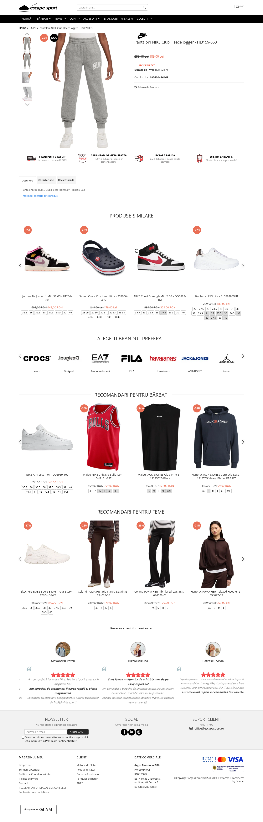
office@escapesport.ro (209, 728)
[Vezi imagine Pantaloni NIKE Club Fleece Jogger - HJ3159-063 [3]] (27, 94)
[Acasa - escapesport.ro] (38, 7)
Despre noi (25, 765)
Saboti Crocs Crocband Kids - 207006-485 (103, 298)
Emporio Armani (99, 371)
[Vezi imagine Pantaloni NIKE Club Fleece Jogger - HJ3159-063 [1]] (27, 61)
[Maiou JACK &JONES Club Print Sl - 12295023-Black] (160, 437)
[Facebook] (124, 732)
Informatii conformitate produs (40, 195)
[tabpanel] (83, 90)
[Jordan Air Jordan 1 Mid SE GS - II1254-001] (47, 258)
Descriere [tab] (27, 180)
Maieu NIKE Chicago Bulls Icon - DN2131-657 (103, 476)
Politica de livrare (28, 778)
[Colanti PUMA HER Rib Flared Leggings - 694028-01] (160, 554)
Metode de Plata (86, 765)
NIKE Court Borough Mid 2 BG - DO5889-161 (160, 298)
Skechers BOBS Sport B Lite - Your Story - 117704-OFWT (47, 593)
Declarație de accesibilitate (34, 792)
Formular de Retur (87, 778)
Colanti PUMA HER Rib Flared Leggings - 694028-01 (160, 593)
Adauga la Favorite (148, 87)
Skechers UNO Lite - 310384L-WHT (216, 296)
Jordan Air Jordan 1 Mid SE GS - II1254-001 (47, 298)
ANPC (80, 783)
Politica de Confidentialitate (61, 741)
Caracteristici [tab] (46, 180)
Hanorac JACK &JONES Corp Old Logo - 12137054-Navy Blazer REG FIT (216, 476)
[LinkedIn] (131, 732)
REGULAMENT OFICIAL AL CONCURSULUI (42, 787)
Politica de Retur (86, 769)
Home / (24, 28)
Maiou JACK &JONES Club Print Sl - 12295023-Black (160, 476)
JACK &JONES (194, 371)
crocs (37, 371)
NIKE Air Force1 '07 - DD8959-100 (47, 474)
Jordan (226, 371)
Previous (27, 35)
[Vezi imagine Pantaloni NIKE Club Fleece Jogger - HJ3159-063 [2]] (27, 78)
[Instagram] (139, 732)
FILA (131, 371)
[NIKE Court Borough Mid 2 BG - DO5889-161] (160, 258)
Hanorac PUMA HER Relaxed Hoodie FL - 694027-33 (216, 593)
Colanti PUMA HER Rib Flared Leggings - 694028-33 (103, 593)
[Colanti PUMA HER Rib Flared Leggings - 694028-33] (103, 554)
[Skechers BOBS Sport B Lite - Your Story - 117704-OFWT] (47, 554)
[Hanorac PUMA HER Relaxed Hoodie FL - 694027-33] (216, 554)
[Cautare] (144, 7)
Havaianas (163, 371)
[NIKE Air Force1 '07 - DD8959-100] (47, 437)
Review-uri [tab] (66, 180)
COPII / (34, 28)
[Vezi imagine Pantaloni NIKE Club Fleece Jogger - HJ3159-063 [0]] (27, 45)
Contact (23, 783)
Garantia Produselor (88, 774)
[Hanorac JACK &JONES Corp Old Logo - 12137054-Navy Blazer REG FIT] (216, 437)
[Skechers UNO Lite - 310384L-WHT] (216, 258)
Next (27, 104)
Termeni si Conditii (29, 769)
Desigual (68, 371)
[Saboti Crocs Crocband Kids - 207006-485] (103, 258)
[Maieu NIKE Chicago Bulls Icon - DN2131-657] (103, 437)
